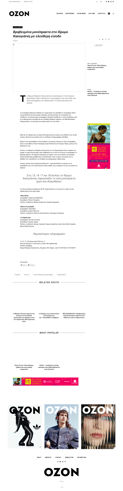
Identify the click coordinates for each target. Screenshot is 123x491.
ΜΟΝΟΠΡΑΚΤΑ (61, 274)
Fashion (59, 13)
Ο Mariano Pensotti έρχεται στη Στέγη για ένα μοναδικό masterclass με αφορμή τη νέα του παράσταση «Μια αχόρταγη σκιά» (24, 317)
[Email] (108, 39)
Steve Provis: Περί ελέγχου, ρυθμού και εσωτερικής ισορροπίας (24, 367)
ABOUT (39, 457)
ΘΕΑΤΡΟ (26, 274)
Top (62, 487)
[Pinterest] (105, 39)
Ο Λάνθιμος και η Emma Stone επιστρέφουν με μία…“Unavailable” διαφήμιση (49, 315)
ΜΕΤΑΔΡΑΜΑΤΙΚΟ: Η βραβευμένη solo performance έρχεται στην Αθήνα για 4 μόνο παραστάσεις (74, 315)
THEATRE (17, 274)
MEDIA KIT (48, 457)
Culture (91, 13)
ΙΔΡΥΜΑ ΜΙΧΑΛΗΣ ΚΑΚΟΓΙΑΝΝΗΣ (43, 274)
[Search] (112, 14)
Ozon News (81, 13)
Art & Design (92, 63)
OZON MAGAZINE (14, 1)
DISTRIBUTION (81, 457)
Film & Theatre (18, 27)
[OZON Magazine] (19, 13)
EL (97, 1)
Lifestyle (101, 13)
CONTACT (58, 457)
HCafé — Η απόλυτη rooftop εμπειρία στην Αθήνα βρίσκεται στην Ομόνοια (49, 367)
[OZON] (61, 476)
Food (89, 89)
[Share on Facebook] (99, 39)
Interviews (69, 13)
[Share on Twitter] (102, 39)
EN (101, 1)
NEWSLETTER (28, 1)
